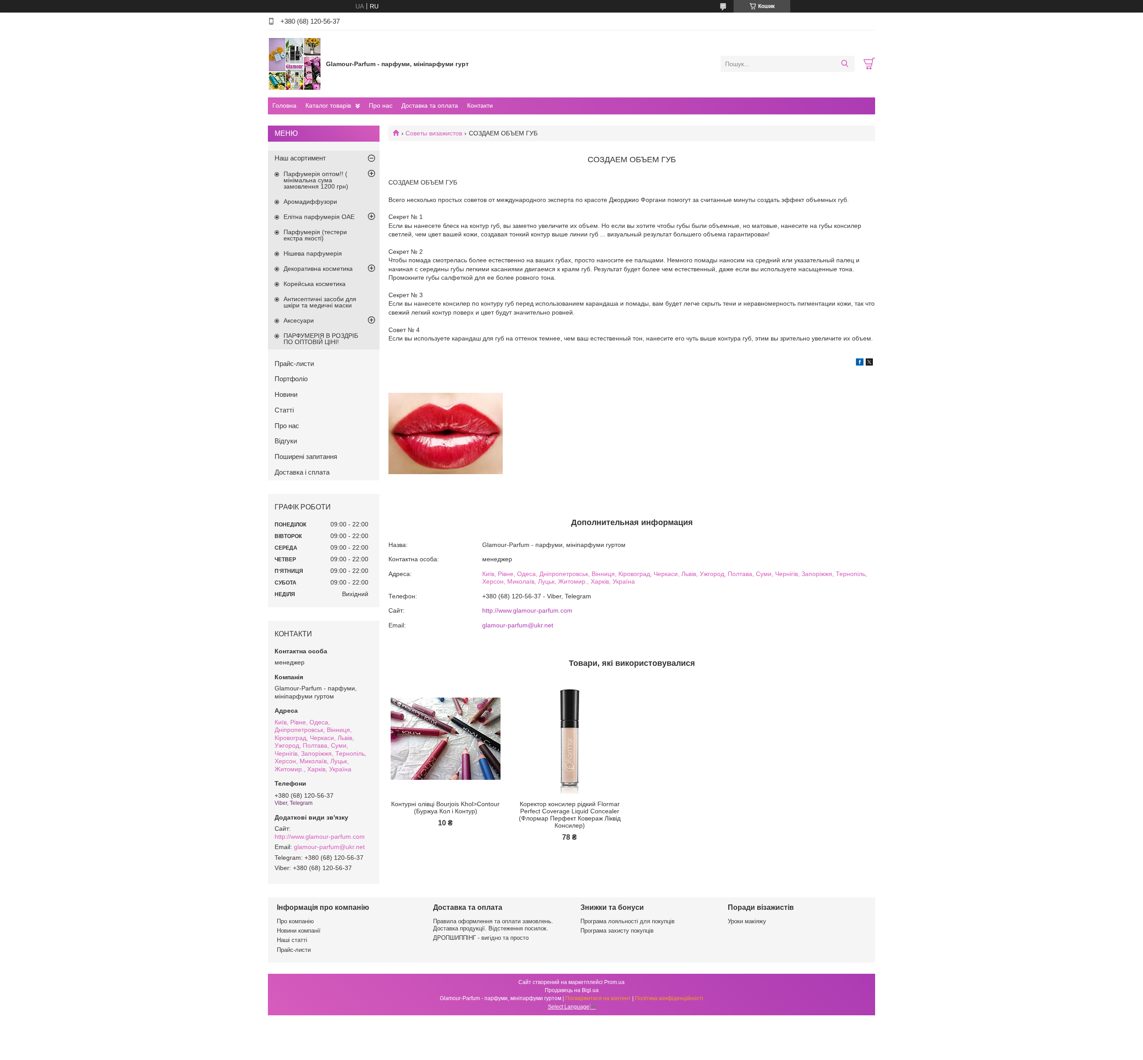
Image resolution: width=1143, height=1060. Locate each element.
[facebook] (860, 363)
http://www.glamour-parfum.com (527, 610)
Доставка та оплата (429, 105)
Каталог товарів (328, 105)
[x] (869, 363)
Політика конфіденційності (669, 998)
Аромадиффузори (310, 201)
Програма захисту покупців (617, 930)
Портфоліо (291, 379)
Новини (286, 394)
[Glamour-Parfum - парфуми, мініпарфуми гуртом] (294, 63)
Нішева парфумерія (313, 253)
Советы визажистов (433, 133)
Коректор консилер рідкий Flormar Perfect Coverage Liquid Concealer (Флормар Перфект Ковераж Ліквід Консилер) (570, 814)
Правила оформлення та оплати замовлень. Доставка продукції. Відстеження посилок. (493, 925)
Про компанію (295, 921)
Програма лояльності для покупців (627, 921)
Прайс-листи (294, 363)
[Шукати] (844, 64)
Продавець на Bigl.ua (572, 990)
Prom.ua (614, 982)
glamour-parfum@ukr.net (517, 625)
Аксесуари (299, 320)
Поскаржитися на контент (598, 998)
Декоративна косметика (318, 268)
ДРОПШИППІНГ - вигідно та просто (481, 937)
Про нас (380, 105)
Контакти (480, 105)
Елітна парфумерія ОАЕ (319, 216)
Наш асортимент (300, 158)
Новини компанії (299, 930)
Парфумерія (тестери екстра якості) (315, 235)
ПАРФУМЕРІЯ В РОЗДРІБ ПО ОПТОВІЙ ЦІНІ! (321, 338)
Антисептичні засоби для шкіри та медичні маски (320, 302)
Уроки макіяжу (747, 921)
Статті (284, 410)
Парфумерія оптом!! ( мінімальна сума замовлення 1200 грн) (316, 180)
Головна (284, 105)
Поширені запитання (306, 456)
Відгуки (286, 441)
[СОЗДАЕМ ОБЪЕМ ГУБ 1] (445, 434)
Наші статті (292, 940)
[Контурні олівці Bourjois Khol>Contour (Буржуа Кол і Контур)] (445, 739)
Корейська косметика (315, 283)
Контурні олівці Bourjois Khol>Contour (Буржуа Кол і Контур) (445, 807)
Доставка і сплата (302, 472)
